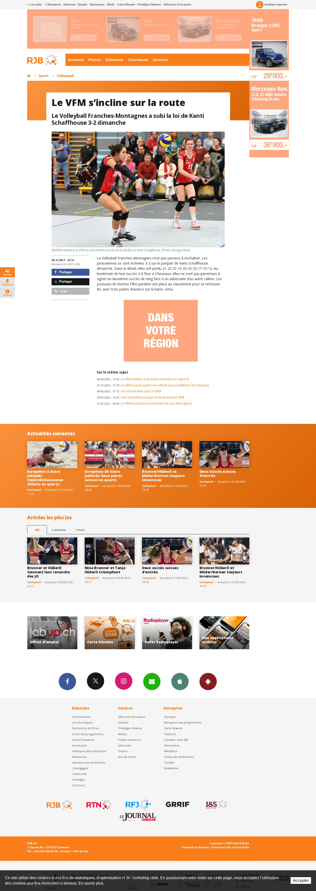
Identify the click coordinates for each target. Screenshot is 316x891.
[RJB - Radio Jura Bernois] (59, 804)
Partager (65, 272)
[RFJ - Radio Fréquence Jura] (138, 804)
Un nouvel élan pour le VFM (129, 391)
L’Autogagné (80, 768)
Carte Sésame (126, 4)
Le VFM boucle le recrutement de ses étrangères (144, 403)
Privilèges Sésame (149, 4)
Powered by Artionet (195, 847)
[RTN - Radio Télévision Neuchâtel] (98, 804)
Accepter (301, 880)
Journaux (76, 59)
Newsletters (151, 681)
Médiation (171, 751)
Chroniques (138, 59)
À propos (170, 716)
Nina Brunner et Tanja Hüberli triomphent (105, 569)
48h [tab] (37, 530)
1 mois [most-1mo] (80, 530)
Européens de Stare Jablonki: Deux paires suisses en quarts (103, 475)
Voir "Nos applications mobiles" (169, 632)
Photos (94, 59)
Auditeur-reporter (275, 4)
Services (160, 59)
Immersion (79, 745)
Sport (43, 75)
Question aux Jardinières (88, 762)
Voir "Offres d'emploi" (227, 632)
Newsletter (171, 768)
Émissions (114, 59)
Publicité (170, 734)
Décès (111, 4)
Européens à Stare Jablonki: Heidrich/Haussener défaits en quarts (45, 477)
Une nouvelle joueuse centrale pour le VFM (140, 397)
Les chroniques (82, 722)
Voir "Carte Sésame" (55, 632)
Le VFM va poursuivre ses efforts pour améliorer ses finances (153, 385)
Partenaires (171, 745)
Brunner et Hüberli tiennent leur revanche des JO (48, 572)
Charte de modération (179, 756)
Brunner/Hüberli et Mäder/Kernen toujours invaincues (163, 475)
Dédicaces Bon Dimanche (89, 751)
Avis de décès (127, 756)
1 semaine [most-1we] (58, 530)
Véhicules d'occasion (177, 4)
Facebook (67, 681)
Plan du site (80, 851)
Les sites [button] (36, 4)
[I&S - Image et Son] (216, 804)
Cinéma (123, 722)
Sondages (78, 779)
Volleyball (65, 75)
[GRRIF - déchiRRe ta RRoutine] (177, 804)
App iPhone (180, 681)
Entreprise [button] (54, 4)
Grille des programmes (87, 734)
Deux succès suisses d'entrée (217, 473)
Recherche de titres (85, 728)
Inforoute (69, 4)
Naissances (97, 4)
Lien (63, 291)
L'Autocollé (79, 773)
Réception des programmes (182, 722)
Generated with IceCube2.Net (230, 847)
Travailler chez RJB (176, 739)
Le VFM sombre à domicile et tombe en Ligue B (143, 379)
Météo (122, 734)
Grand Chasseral (83, 739)
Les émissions (81, 716)
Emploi (82, 4)
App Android (208, 681)
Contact (169, 762)
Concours (78, 785)
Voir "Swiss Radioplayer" (112, 632)
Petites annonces (129, 739)
